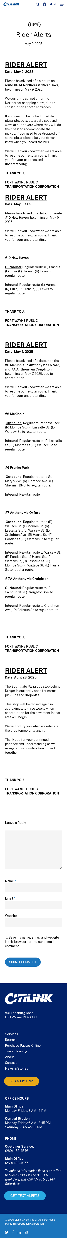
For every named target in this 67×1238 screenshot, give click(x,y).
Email (10, 898)
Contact (11, 1063)
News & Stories (16, 1068)
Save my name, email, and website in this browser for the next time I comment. (32, 942)
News (34, 24)
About (9, 1057)
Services (11, 1034)
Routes (10, 1040)
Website (11, 916)
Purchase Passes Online (23, 1045)
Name (10, 881)
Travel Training (16, 1051)
